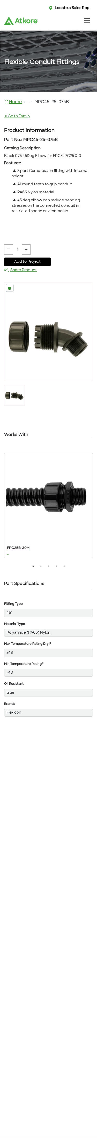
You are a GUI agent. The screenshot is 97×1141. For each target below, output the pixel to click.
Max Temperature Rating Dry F (27, 644)
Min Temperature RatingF (23, 664)
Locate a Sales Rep (72, 8)
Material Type (14, 624)
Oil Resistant (14, 683)
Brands (9, 704)
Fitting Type (13, 604)
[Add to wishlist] (9, 288)
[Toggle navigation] (87, 21)
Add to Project (27, 262)
